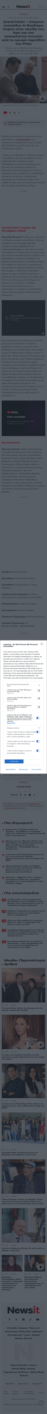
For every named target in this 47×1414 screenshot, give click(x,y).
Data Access (23, 769)
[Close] (42, 644)
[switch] (38, 690)
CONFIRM (14, 761)
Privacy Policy (36, 769)
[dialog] (23, 707)
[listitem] (23, 685)
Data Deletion (11, 769)
